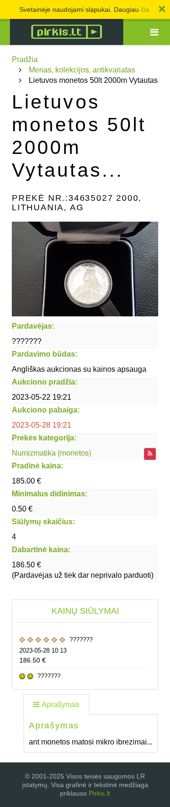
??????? (27, 341)
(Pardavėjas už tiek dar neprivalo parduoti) (82, 570)
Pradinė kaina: (37, 466)
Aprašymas (60, 704)
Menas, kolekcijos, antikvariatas (82, 70)
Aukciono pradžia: (44, 382)
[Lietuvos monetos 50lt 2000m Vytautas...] (85, 269)
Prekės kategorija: (44, 438)
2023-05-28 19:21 (41, 425)
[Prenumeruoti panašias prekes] (150, 454)
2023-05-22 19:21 (41, 397)
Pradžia (25, 59)
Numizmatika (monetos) (51, 453)
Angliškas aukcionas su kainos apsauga (79, 369)
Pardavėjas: (33, 326)
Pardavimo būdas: (44, 354)
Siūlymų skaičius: (43, 522)
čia (145, 9)
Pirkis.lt (99, 793)
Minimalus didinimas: (49, 494)
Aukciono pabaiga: (46, 410)
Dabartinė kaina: (41, 550)
